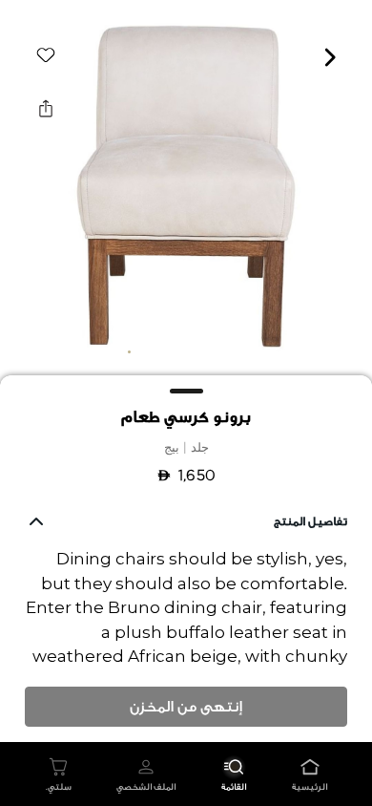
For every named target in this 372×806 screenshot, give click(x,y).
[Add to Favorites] (46, 55)
